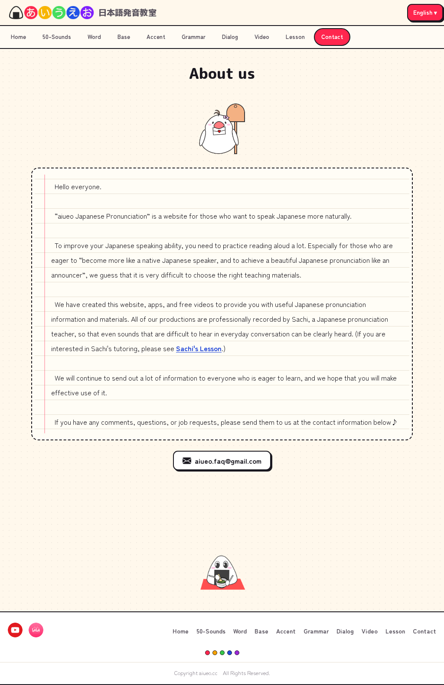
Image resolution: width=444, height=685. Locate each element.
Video (262, 36)
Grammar (194, 36)
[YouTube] (15, 631)
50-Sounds (56, 36)
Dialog (230, 36)
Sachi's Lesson (199, 348)
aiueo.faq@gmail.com (228, 461)
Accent (156, 36)
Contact (332, 36)
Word (94, 36)
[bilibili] (36, 631)
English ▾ (425, 12)
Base (124, 36)
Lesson (295, 36)
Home (18, 36)
